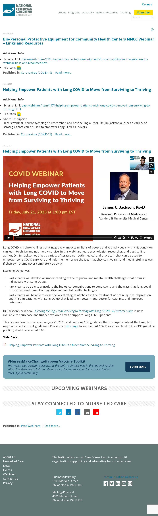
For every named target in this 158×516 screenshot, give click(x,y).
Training (125, 12)
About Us (9, 457)
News (6, 465)
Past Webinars (30, 426)
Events (7, 470)
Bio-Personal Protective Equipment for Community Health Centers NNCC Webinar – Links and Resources (78, 41)
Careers (147, 4)
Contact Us (10, 478)
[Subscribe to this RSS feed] (152, 29)
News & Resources (107, 12)
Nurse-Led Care (13, 461)
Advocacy (88, 12)
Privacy (7, 483)
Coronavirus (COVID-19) (36, 72)
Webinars (9, 474)
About (62, 12)
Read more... (63, 72)
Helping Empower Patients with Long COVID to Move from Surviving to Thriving (77, 89)
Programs (74, 12)
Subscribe (143, 12)
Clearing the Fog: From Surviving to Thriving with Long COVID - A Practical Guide (84, 311)
